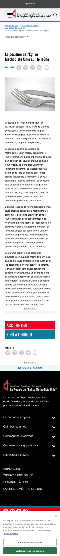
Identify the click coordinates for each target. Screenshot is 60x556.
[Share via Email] (46, 67)
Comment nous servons (18, 436)
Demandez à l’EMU (16, 482)
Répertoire (11, 468)
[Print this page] (39, 67)
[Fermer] (56, 515)
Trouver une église (18, 475)
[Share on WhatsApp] (32, 67)
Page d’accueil (11, 25)
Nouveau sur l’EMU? (16, 455)
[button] (55, 15)
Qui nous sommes (30, 25)
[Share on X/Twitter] (25, 67)
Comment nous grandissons (21, 445)
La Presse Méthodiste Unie (23, 489)
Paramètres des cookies (30, 542)
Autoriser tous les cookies (30, 550)
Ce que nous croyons (16, 417)
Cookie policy (11, 533)
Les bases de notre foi (15, 27)
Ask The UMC (17, 325)
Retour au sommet (31, 368)
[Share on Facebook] (18, 67)
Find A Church (19, 334)
